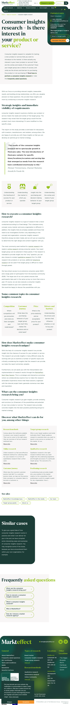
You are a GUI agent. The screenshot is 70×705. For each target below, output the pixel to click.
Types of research (8, 7)
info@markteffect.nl (47, 642)
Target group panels (10, 503)
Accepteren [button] (26, 702)
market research (34, 246)
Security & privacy (8, 670)
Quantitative (32, 674)
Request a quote (47, 3)
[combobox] (36, 3)
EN (35, 3)
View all (27, 663)
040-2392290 (57, 19)
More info (7, 444)
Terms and (9, 663)
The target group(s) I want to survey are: (59, 32)
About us (6, 11)
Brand (29, 655)
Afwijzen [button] (9, 702)
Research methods (31, 7)
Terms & (65, 702)
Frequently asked (11, 658)
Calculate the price (58, 40)
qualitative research (24, 257)
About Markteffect (8, 655)
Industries (19, 7)
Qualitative (31, 672)
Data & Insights (44, 7)
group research (32, 660)
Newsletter (5, 667)
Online (31, 677)
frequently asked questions (17, 79)
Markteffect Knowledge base (13, 499)
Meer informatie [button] (14, 697)
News (53, 7)
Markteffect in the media (36, 499)
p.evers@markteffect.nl (60, 21)
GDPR (4, 665)
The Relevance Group (54, 701)
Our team (53, 499)
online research (13, 249)
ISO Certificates (7, 660)
